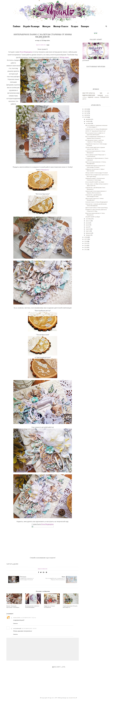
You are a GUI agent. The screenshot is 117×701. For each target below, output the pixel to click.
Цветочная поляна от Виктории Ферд (96, 207)
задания (90, 97)
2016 (85, 241)
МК (101, 93)
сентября (88, 219)
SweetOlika (72, 697)
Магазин (46, 26)
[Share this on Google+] (43, 572)
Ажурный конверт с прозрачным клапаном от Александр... (95, 179)
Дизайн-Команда (31, 26)
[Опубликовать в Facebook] (38, 572)
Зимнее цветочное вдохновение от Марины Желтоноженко (96, 192)
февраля (88, 233)
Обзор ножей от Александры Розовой (96, 173)
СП (108, 93)
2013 (85, 247)
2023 (85, 109)
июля (87, 223)
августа (88, 221)
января (88, 235)
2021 (85, 113)
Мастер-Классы (60, 26)
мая (87, 227)
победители (104, 97)
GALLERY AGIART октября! (92, 217)
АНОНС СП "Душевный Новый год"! (95, 131)
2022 (85, 111)
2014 (85, 245)
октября (88, 123)
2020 (85, 115)
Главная (16, 26)
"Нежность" (45, 170)
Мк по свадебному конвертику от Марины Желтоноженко (95, 137)
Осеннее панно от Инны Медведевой (96, 202)
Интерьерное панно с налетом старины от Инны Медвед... (94, 141)
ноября (88, 121)
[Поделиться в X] (41, 572)
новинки (96, 97)
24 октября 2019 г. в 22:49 (28, 617)
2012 (85, 249)
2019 (85, 117)
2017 (85, 239)
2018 (85, 237)
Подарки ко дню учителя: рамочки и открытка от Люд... (96, 210)
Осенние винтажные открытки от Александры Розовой (95, 166)
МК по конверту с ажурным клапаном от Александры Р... (96, 126)
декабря (88, 119)
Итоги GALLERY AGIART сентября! (94, 182)
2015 (85, 243)
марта (88, 231)
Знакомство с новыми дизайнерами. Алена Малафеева (96, 204)
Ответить (15, 623)
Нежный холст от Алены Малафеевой (96, 129)
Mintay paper (64, 57)
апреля (88, 229)
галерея (100, 95)
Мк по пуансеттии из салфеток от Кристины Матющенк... (95, 133)
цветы (84, 99)
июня (87, 225)
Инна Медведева (26, 52)
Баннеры (85, 26)
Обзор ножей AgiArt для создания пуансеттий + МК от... (95, 148)
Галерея (74, 26)
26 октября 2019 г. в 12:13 (29, 628)
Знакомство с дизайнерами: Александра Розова (93, 195)
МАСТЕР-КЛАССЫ (88, 93)
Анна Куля (16, 617)
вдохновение (41, 45)
